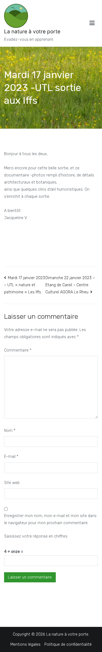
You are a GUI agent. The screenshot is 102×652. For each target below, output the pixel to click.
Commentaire (17, 350)
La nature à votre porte (32, 31)
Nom (9, 430)
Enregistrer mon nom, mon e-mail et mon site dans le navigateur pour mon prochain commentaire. (50, 519)
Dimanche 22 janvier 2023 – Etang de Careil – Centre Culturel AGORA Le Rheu (70, 285)
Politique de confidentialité (68, 644)
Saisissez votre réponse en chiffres (35, 536)
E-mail (11, 456)
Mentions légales (25, 644)
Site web (12, 482)
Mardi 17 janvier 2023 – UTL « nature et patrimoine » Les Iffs (24, 285)
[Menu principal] (92, 23)
